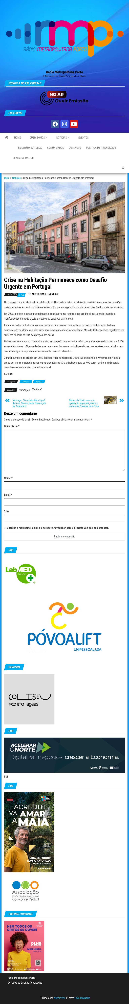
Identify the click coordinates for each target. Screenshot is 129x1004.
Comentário (11, 426)
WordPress (59, 998)
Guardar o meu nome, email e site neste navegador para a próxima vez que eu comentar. (58, 528)
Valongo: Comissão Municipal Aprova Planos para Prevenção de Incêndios (29, 403)
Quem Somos (37, 137)
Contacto (75, 147)
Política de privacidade (101, 147)
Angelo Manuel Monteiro (45, 294)
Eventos (83, 137)
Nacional (25, 382)
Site (6, 511)
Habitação (24, 390)
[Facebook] (55, 124)
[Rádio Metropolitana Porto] (7, 138)
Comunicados (55, 147)
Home (17, 137)
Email (8, 494)
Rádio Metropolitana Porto (64, 72)
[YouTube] (74, 124)
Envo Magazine (82, 998)
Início (7, 178)
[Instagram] (64, 124)
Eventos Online (23, 157)
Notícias (62, 137)
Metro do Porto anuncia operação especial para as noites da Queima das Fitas (84, 403)
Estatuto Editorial (29, 147)
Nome (8, 478)
